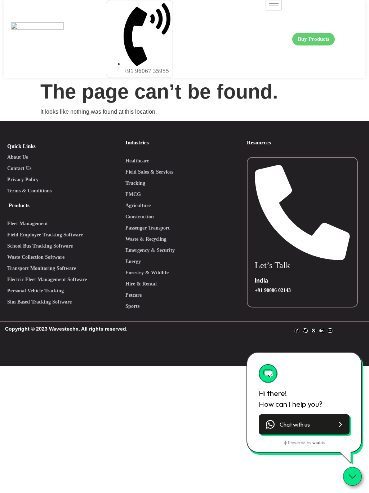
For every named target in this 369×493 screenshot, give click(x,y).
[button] (304, 424)
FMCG (133, 194)
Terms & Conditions (29, 190)
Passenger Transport (147, 228)
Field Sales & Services (149, 172)
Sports (132, 306)
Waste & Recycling (145, 239)
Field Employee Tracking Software (45, 234)
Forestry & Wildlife (147, 272)
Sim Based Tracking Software (39, 302)
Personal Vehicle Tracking (35, 290)
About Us (17, 157)
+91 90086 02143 (273, 290)
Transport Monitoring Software (41, 268)
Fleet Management (27, 223)
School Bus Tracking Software (40, 246)
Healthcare (137, 160)
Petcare (133, 295)
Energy (133, 261)
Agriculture (138, 205)
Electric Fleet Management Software (47, 279)
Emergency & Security (150, 250)
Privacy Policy (23, 179)
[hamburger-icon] (274, 5)
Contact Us (19, 168)
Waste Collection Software (36, 257)
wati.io (318, 442)
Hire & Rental (141, 284)
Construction (139, 216)
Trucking (135, 183)
